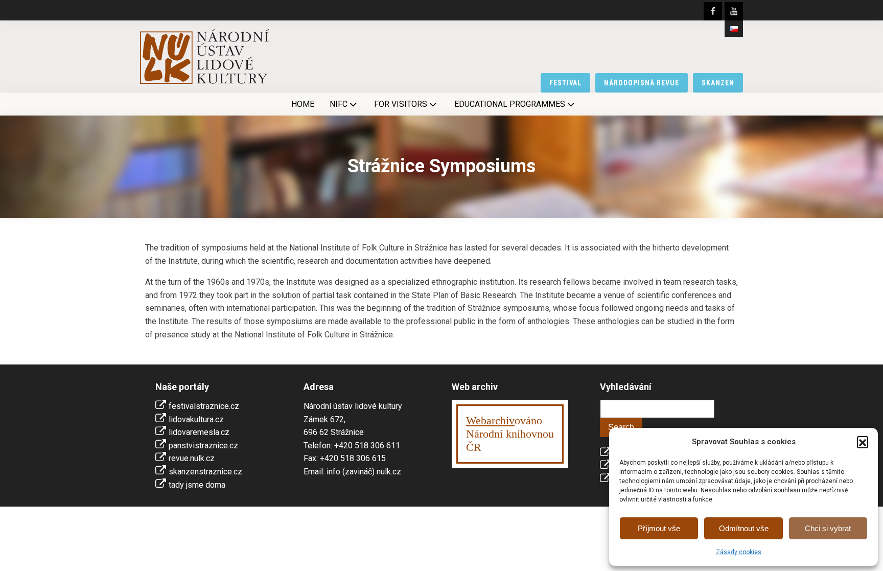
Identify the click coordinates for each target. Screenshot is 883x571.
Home (302, 104)
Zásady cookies (738, 552)
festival (565, 83)
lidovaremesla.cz (199, 432)
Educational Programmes (509, 104)
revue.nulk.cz (192, 458)
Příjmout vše (659, 528)
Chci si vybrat (828, 528)
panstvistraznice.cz (203, 445)
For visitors (400, 104)
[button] (862, 442)
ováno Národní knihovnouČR (510, 433)
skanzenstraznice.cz (205, 471)
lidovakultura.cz (196, 419)
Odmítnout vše (744, 528)
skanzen (718, 83)
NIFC (338, 104)
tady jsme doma (197, 485)
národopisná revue (641, 83)
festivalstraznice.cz (204, 406)
